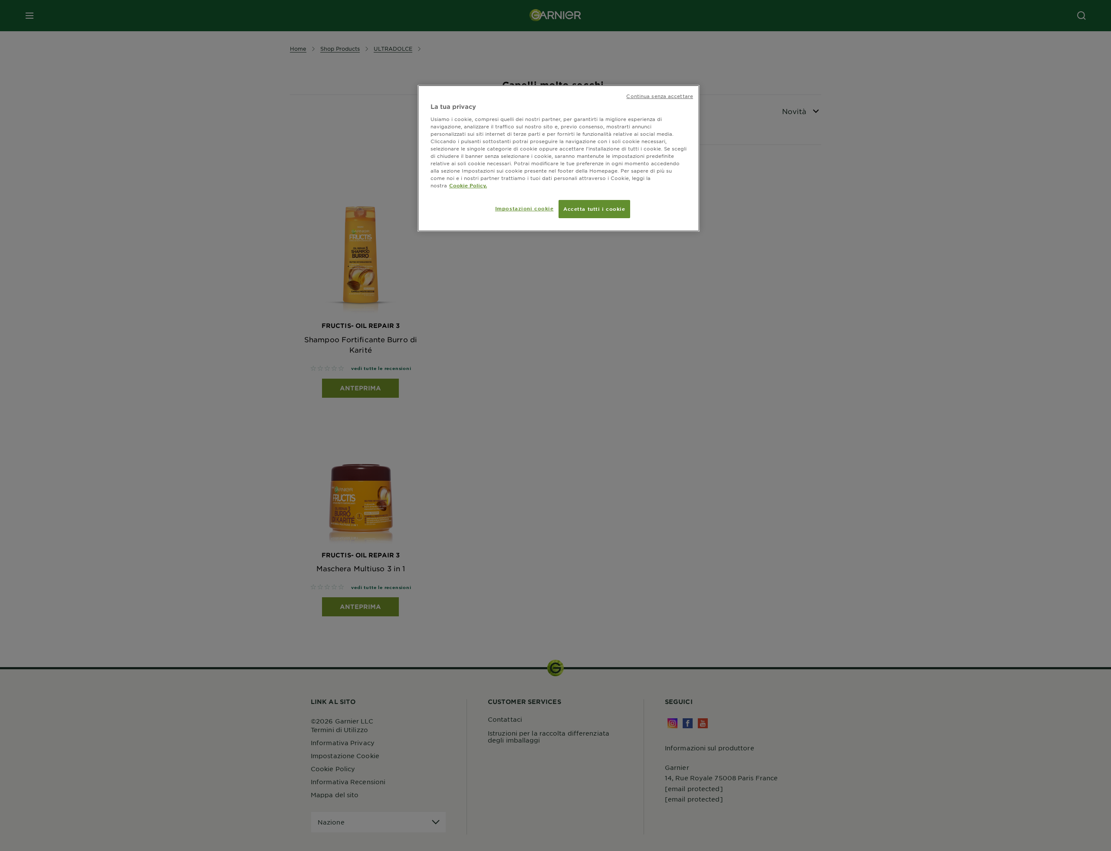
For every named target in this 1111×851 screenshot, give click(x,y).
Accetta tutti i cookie (594, 209)
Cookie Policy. (468, 185)
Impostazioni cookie (524, 208)
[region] (558, 158)
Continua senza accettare (659, 96)
